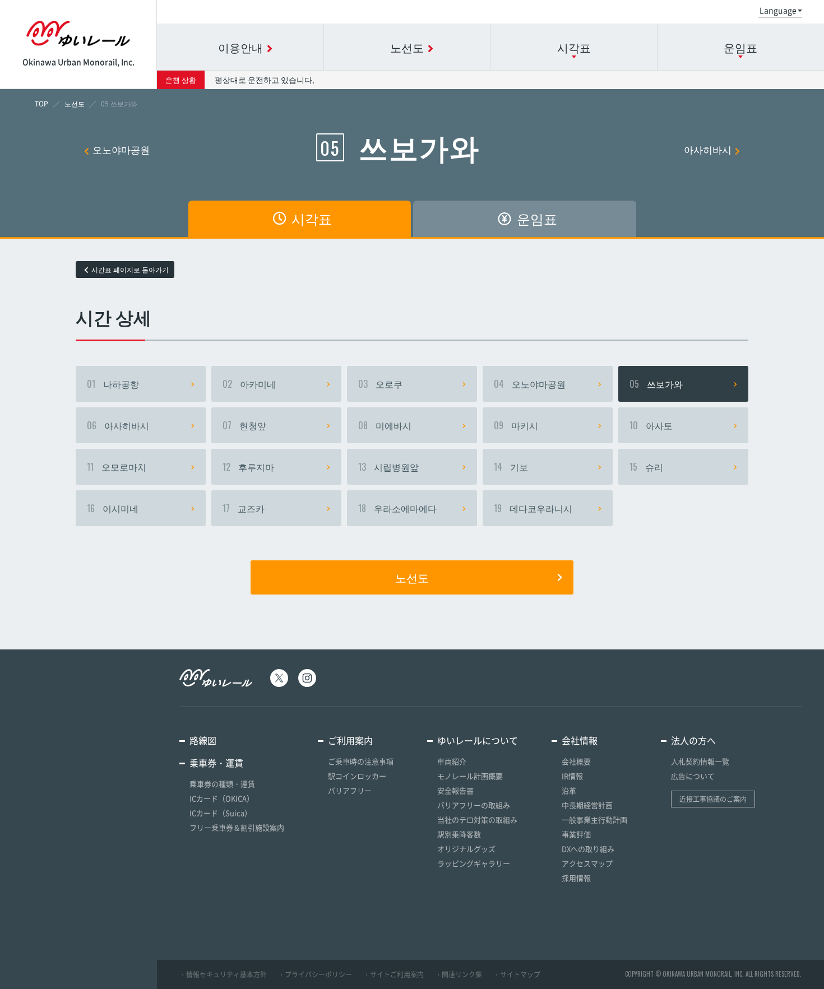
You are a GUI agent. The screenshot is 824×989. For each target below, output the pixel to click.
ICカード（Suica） (220, 812)
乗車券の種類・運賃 (222, 783)
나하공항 (113, 384)
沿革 (569, 790)
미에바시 (384, 425)
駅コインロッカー (357, 775)
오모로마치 (116, 466)
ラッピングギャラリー (473, 863)
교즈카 (244, 508)
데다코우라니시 (533, 508)
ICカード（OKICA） (221, 798)
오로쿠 (380, 384)
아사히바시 (708, 149)
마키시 (516, 425)
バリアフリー (350, 790)
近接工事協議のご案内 (713, 799)
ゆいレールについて (477, 740)
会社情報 (580, 740)
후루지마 (248, 466)
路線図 (202, 740)
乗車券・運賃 (216, 762)
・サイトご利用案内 (393, 974)
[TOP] (41, 104)
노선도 (412, 577)
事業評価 (576, 834)
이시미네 (112, 508)
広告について (693, 775)
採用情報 (576, 877)
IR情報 (572, 775)
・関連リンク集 (458, 974)
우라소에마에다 (397, 508)
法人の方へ (693, 740)
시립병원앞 (388, 466)
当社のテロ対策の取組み (477, 819)
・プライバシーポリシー (315, 974)
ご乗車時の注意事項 (361, 761)
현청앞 (244, 425)
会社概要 (576, 761)
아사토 (651, 425)
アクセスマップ (587, 863)
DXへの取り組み (588, 848)
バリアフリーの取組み (473, 805)
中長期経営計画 (587, 805)
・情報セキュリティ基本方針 (223, 974)
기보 (511, 466)
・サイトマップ (516, 974)
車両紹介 (451, 761)
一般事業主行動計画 (594, 819)
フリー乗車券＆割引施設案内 (236, 827)
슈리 (646, 466)
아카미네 (249, 384)
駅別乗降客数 (459, 834)
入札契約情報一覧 (700, 761)
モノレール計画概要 (470, 775)
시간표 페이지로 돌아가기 (130, 269)
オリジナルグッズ (466, 848)
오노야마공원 (121, 149)
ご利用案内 (350, 740)
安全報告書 (455, 790)
